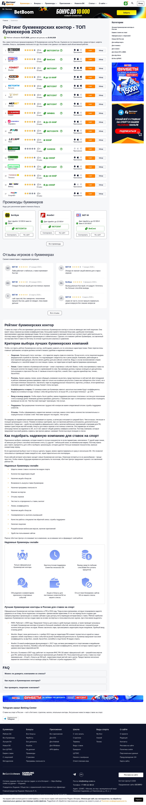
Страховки (30, 757)
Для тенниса (116, 45)
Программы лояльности (35, 761)
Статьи (92, 3)
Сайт (90, 50)
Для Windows (55, 745)
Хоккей (99, 738)
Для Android (54, 742)
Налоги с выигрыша (81, 757)
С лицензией (8, 757)
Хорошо (139, 800)
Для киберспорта (117, 42)
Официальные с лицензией (121, 36)
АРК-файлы (54, 749)
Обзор (101, 50)
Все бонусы (30, 734)
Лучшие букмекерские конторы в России (123, 28)
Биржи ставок (8, 753)
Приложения (65, 3)
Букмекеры (25, 3)
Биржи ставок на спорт (119, 32)
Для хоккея (115, 49)
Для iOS (53, 738)
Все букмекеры (9, 738)
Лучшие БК (7, 742)
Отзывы (39, 52)
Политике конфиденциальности (113, 801)
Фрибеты (29, 738)
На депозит (30, 749)
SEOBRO (138, 785)
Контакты (123, 742)
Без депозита (31, 742)
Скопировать (12, 235)
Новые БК (7, 745)
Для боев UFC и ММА (119, 52)
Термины (76, 742)
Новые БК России (118, 39)
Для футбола (116, 55)
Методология (8, 761)
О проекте (124, 734)
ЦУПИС (76, 753)
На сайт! (26, 235)
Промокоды (50, 3)
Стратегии (77, 738)
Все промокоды (55, 244)
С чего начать (78, 734)
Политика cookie (126, 749)
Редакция (123, 738)
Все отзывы (54, 313)
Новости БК (79, 3)
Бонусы (37, 3)
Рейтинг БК (7, 734)
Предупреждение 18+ (128, 757)
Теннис (99, 742)
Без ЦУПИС (7, 749)
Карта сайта (124, 761)
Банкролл (77, 749)
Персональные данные (129, 753)
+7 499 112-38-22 (87, 785)
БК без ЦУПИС (116, 58)
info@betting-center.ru (87, 781)
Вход (140, 3)
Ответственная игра (81, 761)
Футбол (99, 734)
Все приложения (56, 734)
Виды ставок (78, 745)
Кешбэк (29, 745)
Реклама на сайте (127, 745)
